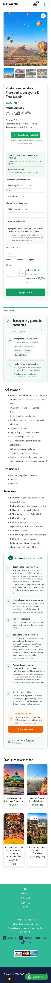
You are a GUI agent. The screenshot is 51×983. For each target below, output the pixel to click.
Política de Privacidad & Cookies (25, 923)
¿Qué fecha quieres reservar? (18, 179)
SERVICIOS (26, 893)
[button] (43, 15)
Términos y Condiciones (26, 919)
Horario (9, 190)
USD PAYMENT (25, 932)
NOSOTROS (26, 902)
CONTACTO (25, 898)
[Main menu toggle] (44, 4)
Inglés (31, 259)
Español (20, 259)
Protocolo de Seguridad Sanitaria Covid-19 (25, 927)
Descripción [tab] (8, 310)
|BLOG (25, 907)
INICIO (25, 888)
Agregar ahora (25, 292)
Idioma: (9, 259)
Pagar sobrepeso (25, 729)
